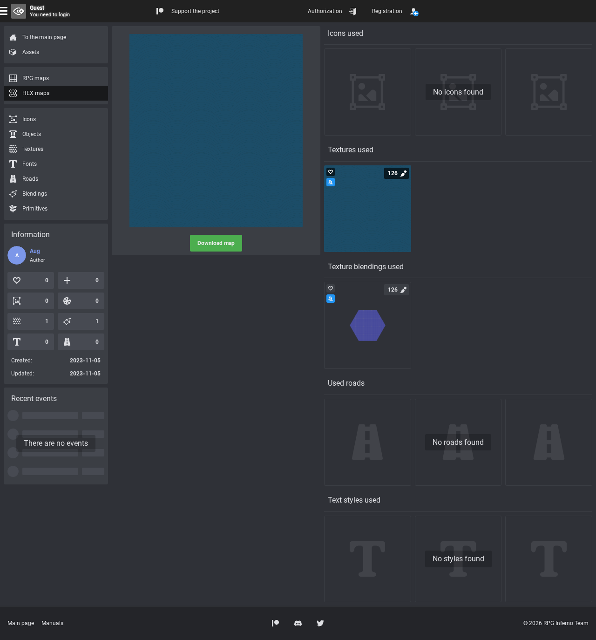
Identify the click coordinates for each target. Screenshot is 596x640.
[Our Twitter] (320, 623)
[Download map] (216, 130)
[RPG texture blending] (368, 325)
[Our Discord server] (298, 623)
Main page (20, 623)
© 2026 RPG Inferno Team (556, 623)
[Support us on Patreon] (275, 623)
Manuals (52, 623)
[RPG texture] (367, 208)
